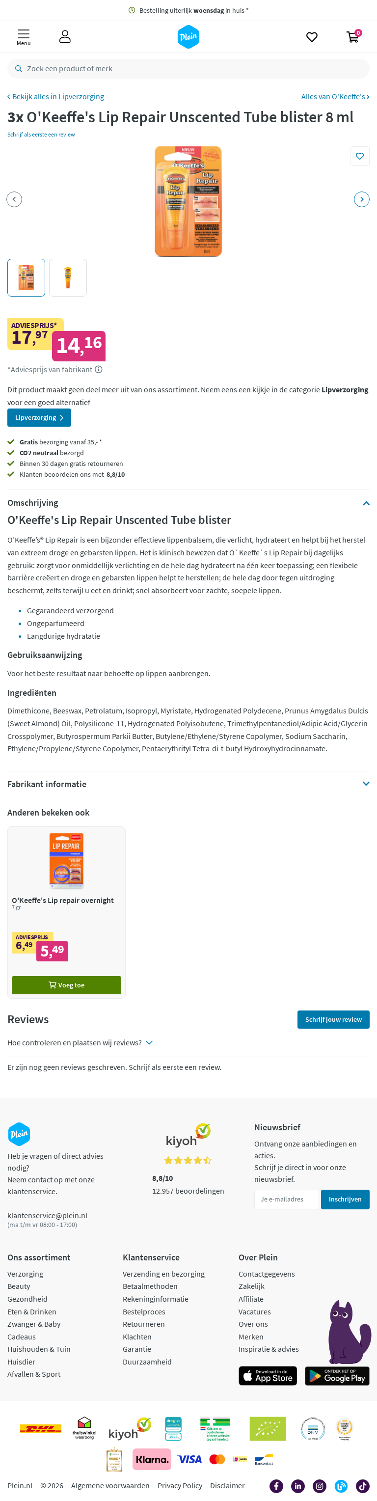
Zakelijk (252, 1286)
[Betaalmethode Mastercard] (217, 1459)
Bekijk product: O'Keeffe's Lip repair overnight (66, 912)
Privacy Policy (180, 1485)
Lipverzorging (81, 96)
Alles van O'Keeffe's (334, 96)
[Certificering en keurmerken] (268, 1429)
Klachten (137, 1336)
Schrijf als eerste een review (41, 134)
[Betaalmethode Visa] (189, 1459)
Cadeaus (21, 1336)
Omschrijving (32, 503)
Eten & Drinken (31, 1311)
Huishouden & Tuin (39, 1349)
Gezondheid (27, 1299)
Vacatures (255, 1311)
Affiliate (251, 1299)
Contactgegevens (267, 1274)
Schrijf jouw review (333, 1019)
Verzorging (25, 1274)
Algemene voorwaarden (110, 1485)
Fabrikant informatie (46, 784)
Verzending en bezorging (164, 1274)
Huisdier (21, 1361)
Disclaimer (227, 1485)
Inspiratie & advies (269, 1349)
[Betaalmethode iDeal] (240, 1459)
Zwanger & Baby (33, 1324)
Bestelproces (144, 1311)
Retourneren (144, 1324)
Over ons (253, 1324)
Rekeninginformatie (155, 1299)
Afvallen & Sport (33, 1374)
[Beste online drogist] (344, 1429)
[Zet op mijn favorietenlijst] (360, 156)
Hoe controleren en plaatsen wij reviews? (74, 1042)
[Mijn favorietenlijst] (312, 37)
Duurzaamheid (147, 1361)
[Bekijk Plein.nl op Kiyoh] (130, 1429)
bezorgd (52, 452)
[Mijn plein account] (65, 37)
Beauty (18, 1286)
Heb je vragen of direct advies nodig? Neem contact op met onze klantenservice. (55, 1173)
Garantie (137, 1349)
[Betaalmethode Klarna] (152, 1459)
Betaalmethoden (150, 1286)
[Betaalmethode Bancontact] (264, 1459)
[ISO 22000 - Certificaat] (312, 1429)
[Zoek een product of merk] (16, 69)
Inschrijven (345, 1199)
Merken (251, 1336)
